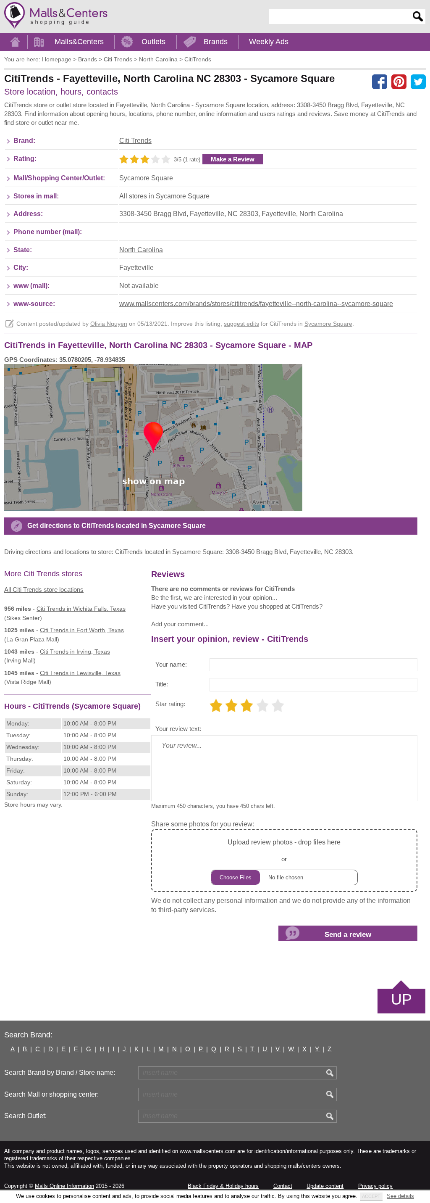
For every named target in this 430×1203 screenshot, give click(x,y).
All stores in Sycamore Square (164, 196)
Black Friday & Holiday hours (223, 1186)
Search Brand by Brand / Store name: (59, 1072)
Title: (161, 684)
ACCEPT (371, 1196)
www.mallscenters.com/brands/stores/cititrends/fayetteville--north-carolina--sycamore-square (256, 303)
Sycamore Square (146, 178)
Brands (216, 41)
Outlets (153, 41)
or (284, 850)
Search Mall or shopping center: (51, 1094)
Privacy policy (375, 1186)
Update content (325, 1186)
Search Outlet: (25, 1115)
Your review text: (178, 728)
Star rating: (170, 703)
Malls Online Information (64, 1186)
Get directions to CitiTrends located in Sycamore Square (116, 525)
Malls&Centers (79, 41)
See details (400, 1196)
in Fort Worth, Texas (82, 630)
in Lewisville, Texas (80, 673)
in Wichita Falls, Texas (81, 608)
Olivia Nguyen (108, 324)
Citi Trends (135, 140)
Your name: (171, 664)
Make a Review (232, 159)
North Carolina (141, 249)
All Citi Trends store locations (44, 589)
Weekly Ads (268, 41)
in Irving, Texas (75, 651)
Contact (282, 1186)
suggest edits (241, 324)
